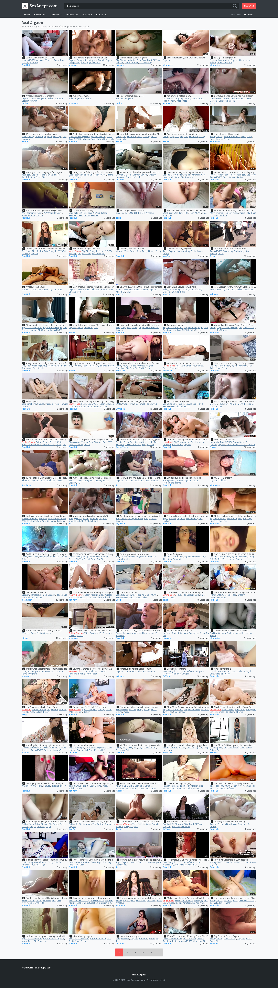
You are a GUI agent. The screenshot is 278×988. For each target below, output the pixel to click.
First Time (141, 900)
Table (212, 368)
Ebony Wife (93, 403)
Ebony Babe (238, 442)
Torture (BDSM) (229, 327)
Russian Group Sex (124, 442)
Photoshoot (91, 673)
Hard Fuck (139, 480)
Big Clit (141, 213)
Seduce (213, 253)
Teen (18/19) (28, 136)
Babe (139, 671)
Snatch (155, 824)
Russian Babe (185, 788)
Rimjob (25, 712)
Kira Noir (26, 709)
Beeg (118, 600)
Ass (144, 671)
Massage (57, 136)
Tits (139, 60)
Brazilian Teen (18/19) (79, 900)
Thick (242, 747)
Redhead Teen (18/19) (79, 215)
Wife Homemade (232, 136)
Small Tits (131, 136)
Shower (172, 518)
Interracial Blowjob (41, 709)
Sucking (63, 556)
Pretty (172, 100)
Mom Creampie (217, 213)
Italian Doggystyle (105, 139)
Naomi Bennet (76, 594)
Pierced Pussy (28, 215)
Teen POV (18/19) (223, 785)
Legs (223, 597)
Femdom (107, 633)
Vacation (47, 900)
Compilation (74, 62)
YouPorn (167, 256)
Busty (202, 633)
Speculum (97, 597)
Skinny (202, 136)
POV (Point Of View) (151, 60)
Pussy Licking (143, 136)
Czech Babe (228, 709)
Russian (150, 444)
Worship (72, 253)
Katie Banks (75, 251)
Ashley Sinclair (76, 633)
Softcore (125, 938)
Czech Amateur (237, 98)
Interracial (73, 521)
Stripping (107, 862)
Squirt (133, 251)
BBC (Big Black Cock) (91, 62)
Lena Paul (168, 442)
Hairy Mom (168, 98)
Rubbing (189, 177)
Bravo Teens (122, 447)
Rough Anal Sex (29, 368)
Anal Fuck (89, 289)
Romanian (109, 824)
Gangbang (193, 633)
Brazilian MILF (97, 900)
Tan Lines (42, 941)
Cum (96, 327)
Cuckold (239, 289)
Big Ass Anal (74, 442)
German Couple (140, 174)
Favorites (101, 14)
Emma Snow (169, 594)
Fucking (166, 521)
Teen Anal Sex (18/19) (36, 365)
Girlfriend (223, 480)
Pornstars (72, 14)
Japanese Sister (98, 136)
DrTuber (120, 180)
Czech (232, 100)
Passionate (182, 100)
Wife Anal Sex (43, 521)
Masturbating (145, 62)
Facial (80, 327)
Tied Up (190, 747)
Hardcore (26, 139)
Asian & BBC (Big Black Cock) (130, 785)
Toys (56, 60)
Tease (57, 174)
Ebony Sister (34, 824)
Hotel (182, 291)
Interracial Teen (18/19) (221, 442)
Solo (33, 177)
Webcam (40, 60)
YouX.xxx (120, 371)
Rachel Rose (169, 365)
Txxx (212, 103)
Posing (81, 673)
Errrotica (167, 371)
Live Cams (249, 5)
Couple (137, 177)
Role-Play (34, 62)
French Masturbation (31, 444)
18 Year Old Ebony (49, 824)
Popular (87, 14)
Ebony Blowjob (107, 403)
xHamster (74, 65)
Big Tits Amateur (196, 98)
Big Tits (38, 597)
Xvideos (120, 65)
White (118, 403)
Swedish (25, 177)
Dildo (193, 251)
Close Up (129, 213)
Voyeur (85, 442)
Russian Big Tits (170, 788)
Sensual (102, 671)
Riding (166, 100)
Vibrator (49, 60)
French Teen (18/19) (226, 174)
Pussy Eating (96, 480)
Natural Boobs (131, 62)
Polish (71, 788)
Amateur (34, 100)
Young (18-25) (28, 60)
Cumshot (88, 327)
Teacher (227, 902)
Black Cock (249, 289)
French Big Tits (76, 559)
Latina (195, 480)
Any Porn (26, 485)
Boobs (59, 594)
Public (242, 213)
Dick (233, 289)
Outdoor (223, 215)
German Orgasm (123, 174)
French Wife (215, 594)
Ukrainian (197, 941)
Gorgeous (223, 100)
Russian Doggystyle (144, 442)
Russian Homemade (31, 747)
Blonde (80, 289)
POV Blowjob (50, 251)
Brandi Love (75, 709)
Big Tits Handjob (51, 327)
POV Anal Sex (100, 442)
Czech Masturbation (219, 98)
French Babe (48, 444)
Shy (247, 251)
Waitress (141, 365)
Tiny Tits (184, 136)
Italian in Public (89, 139)
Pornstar (39, 136)
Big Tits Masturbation (126, 60)
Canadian (151, 900)
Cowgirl (185, 673)
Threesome (233, 747)
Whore (166, 747)
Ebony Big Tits (75, 406)
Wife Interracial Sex (57, 518)
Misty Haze (74, 403)
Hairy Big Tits (180, 98)
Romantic (31, 213)
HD (220, 406)
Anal (97, 289)
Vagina (125, 403)
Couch (166, 253)
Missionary (215, 597)
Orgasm (93, 60)
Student (175, 633)
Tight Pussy (144, 368)
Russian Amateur (133, 444)
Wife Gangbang (29, 521)
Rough (41, 368)
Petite (118, 136)
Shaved (248, 98)
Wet (23, 213)
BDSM (80, 635)
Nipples (183, 864)
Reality (40, 251)
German (129, 177)
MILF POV (120, 291)
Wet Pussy (168, 213)
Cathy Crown (28, 442)
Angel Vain (168, 900)
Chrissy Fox (215, 709)
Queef (229, 213)
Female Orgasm (105, 60)
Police (87, 444)
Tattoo (104, 213)
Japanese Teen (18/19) (79, 136)
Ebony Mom (187, 900)
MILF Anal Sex (92, 750)
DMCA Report (139, 974)
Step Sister (74, 174)
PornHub (26, 65)
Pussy (154, 136)
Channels (56, 14)
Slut (80, 712)
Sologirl (106, 597)
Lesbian (50, 98)
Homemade (244, 60)
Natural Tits (150, 556)
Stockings (120, 750)
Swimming (228, 251)
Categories (40, 14)
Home (27, 14)
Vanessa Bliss (75, 671)
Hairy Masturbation (37, 862)
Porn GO (26, 409)
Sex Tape (86, 253)
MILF (60, 289)
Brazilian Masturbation (79, 862)
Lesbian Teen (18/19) (236, 444)
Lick (64, 136)
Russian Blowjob (49, 747)
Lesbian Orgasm (38, 98)
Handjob (177, 673)
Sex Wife (43, 518)
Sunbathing (239, 251)
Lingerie (175, 291)
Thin (225, 521)
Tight (165, 518)
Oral (229, 633)
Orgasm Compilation (78, 60)
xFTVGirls (248, 14)
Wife (71, 98)
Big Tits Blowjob (89, 251)
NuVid (25, 141)
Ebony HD (26, 671)
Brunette (143, 938)
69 (230, 62)
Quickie (131, 556)
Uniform (167, 633)
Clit (135, 213)
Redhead (95, 215)
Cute (147, 480)
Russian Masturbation (193, 785)
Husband (236, 633)
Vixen (24, 941)
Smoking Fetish (235, 177)
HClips (25, 103)
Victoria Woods (123, 824)
